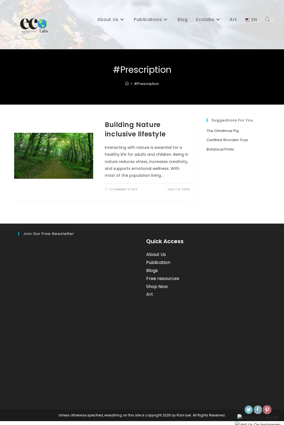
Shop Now (157, 286)
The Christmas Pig (223, 130)
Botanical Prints (220, 149)
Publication (158, 262)
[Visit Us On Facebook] (257, 410)
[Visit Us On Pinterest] (267, 410)
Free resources (162, 278)
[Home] (127, 83)
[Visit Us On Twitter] (248, 410)
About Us (156, 254)
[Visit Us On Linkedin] (257, 418)
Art (149, 294)
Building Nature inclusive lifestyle (135, 129)
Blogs (152, 270)
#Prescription (146, 83)
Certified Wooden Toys (227, 139)
